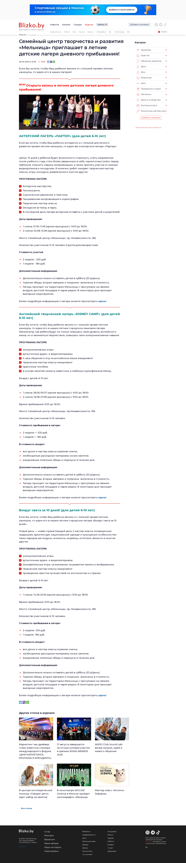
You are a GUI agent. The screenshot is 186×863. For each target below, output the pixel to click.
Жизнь (85, 848)
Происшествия (88, 841)
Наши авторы (51, 843)
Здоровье (112, 851)
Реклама (49, 835)
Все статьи (26, 808)
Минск (110, 835)
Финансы (86, 831)
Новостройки (51, 851)
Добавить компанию (139, 24)
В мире (111, 845)
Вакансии (49, 839)
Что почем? (87, 854)
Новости (54, 24)
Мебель (101, 25)
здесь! (102, 301)
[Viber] (51, 62)
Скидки (78, 24)
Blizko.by (149, 841)
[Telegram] (48, 62)
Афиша (90, 32)
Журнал (89, 24)
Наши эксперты (52, 847)
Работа (67, 32)
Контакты (22, 846)
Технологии (87, 851)
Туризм (82, 32)
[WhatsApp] (54, 62)
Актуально (112, 831)
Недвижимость (56, 32)
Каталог (66, 24)
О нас (47, 831)
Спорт (110, 848)
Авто (74, 32)
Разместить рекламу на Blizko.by (148, 127)
